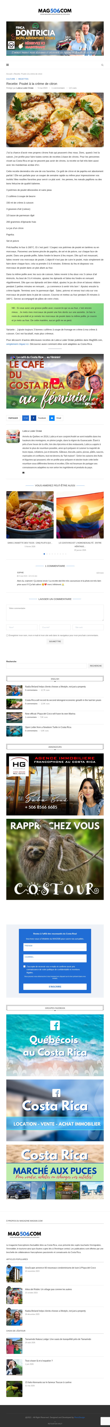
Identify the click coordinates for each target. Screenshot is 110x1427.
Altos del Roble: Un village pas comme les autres (48, 1289)
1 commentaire (31, 717)
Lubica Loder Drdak (25, 88)
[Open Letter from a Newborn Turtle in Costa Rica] (14, 731)
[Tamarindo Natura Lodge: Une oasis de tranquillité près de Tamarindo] (14, 1346)
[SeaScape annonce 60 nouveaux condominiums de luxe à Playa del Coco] (14, 1274)
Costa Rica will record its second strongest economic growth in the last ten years (63, 700)
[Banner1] (55, 784)
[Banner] (55, 1172)
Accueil (9, 74)
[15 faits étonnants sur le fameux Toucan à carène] (14, 1389)
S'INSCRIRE (55, 987)
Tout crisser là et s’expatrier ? (39, 1361)
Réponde (100, 573)
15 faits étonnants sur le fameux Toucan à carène (48, 1382)
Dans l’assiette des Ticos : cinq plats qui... (30, 543)
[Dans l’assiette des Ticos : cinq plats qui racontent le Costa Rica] (30, 515)
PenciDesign (79, 1417)
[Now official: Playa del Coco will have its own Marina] (14, 717)
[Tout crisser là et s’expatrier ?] (14, 1367)
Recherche (11, 661)
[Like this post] (25, 418)
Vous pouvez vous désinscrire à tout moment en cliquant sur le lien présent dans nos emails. (55, 977)
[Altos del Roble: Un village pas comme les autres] (14, 1296)
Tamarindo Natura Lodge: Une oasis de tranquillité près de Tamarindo (58, 1339)
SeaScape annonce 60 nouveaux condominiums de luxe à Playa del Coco (60, 1268)
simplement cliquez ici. (17, 344)
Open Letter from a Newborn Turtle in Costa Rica (48, 727)
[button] (10, 522)
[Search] (102, 65)
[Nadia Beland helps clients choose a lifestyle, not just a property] (14, 690)
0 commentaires (31, 690)
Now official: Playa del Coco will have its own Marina (50, 714)
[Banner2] (55, 867)
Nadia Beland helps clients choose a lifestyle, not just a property (55, 687)
